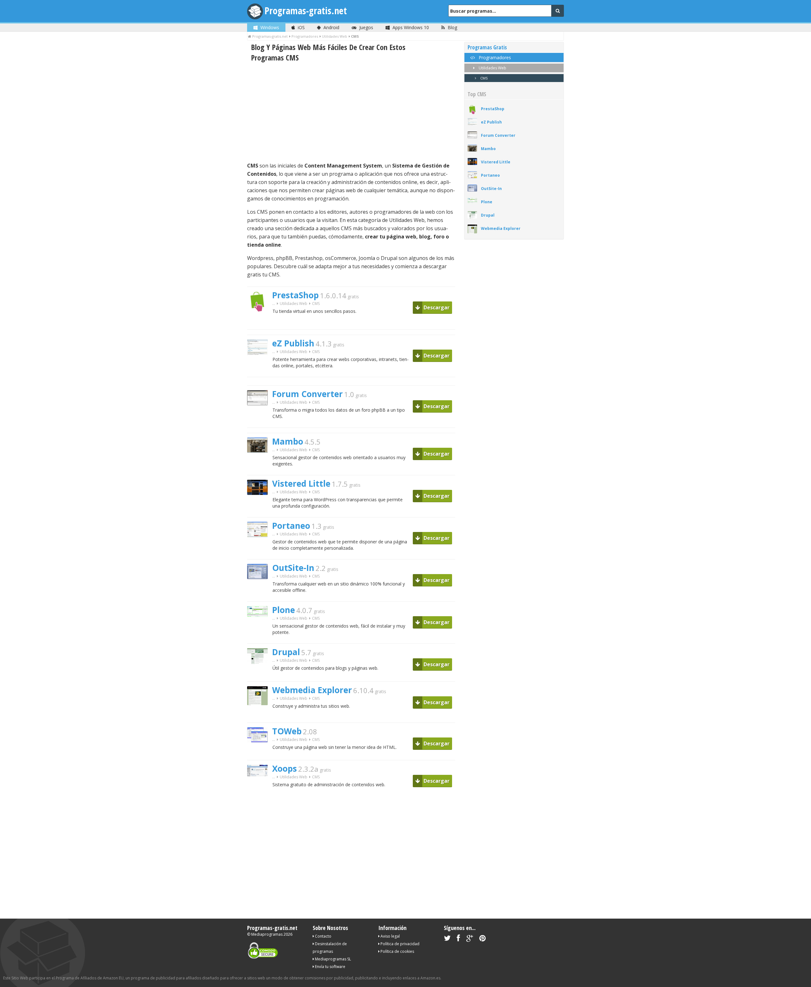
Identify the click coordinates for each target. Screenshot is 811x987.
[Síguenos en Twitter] (447, 939)
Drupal (286, 652)
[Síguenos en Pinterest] (482, 939)
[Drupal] (259, 675)
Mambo (287, 441)
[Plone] (259, 628)
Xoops (284, 768)
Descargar (436, 307)
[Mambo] (259, 464)
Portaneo (291, 525)
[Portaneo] (259, 548)
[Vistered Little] (259, 506)
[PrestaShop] (259, 323)
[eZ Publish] (259, 366)
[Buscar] (557, 11)
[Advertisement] (351, 112)
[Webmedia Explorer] (259, 716)
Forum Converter (307, 394)
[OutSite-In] (259, 590)
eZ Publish (293, 343)
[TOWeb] (259, 753)
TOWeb (287, 731)
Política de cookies (397, 951)
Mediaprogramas (267, 934)
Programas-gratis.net (306, 10)
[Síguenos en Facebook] (458, 939)
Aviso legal (390, 936)
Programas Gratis (487, 47)
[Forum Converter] (259, 416)
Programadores (494, 57)
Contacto (322, 936)
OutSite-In (293, 567)
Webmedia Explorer (312, 690)
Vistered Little (301, 483)
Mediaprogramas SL (332, 959)
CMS (483, 78)
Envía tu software (329, 966)
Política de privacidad (399, 943)
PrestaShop (295, 295)
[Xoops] (259, 787)
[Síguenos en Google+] (469, 939)
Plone (283, 610)
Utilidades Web (293, 303)
